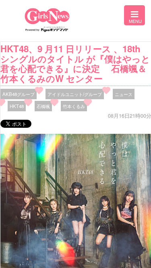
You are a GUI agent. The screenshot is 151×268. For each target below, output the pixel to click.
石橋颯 (43, 106)
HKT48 (17, 106)
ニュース (123, 94)
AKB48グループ (18, 94)
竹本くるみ (74, 106)
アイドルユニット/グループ (75, 94)
